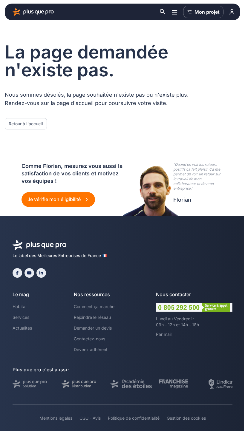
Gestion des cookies (186, 418)
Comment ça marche (94, 306)
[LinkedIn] (41, 273)
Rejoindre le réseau (92, 317)
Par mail (164, 334)
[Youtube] (29, 273)
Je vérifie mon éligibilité (54, 199)
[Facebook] (17, 273)
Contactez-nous (89, 338)
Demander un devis (93, 327)
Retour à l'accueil (26, 123)
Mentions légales (55, 418)
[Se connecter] (232, 12)
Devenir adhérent (91, 349)
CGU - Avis (90, 418)
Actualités (22, 327)
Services (21, 317)
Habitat (20, 306)
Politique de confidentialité (134, 418)
